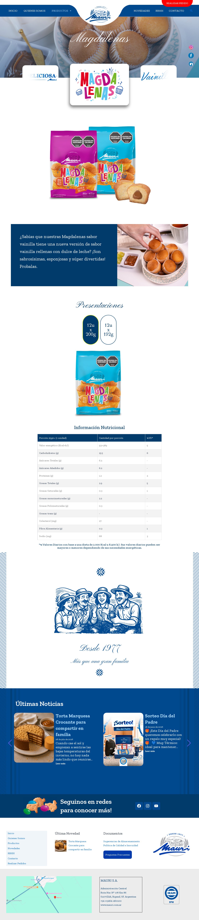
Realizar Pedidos (17, 863)
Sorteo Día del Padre (160, 719)
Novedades (142, 10)
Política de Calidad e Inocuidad (120, 845)
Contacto (176, 10)
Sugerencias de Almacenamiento (121, 841)
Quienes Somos (34, 10)
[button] (191, 11)
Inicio (13, 10)
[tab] (91, 330)
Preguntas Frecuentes (117, 854)
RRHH (159, 10)
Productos (60, 10)
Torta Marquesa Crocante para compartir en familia (73, 725)
